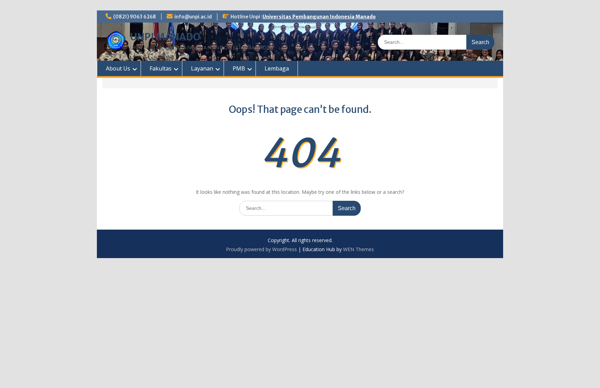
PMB (239, 68)
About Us (118, 68)
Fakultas (161, 68)
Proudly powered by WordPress (261, 249)
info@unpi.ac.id (193, 17)
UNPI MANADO (165, 37)
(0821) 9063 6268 (134, 17)
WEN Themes (358, 249)
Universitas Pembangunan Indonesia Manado (319, 17)
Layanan (202, 68)
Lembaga (277, 68)
